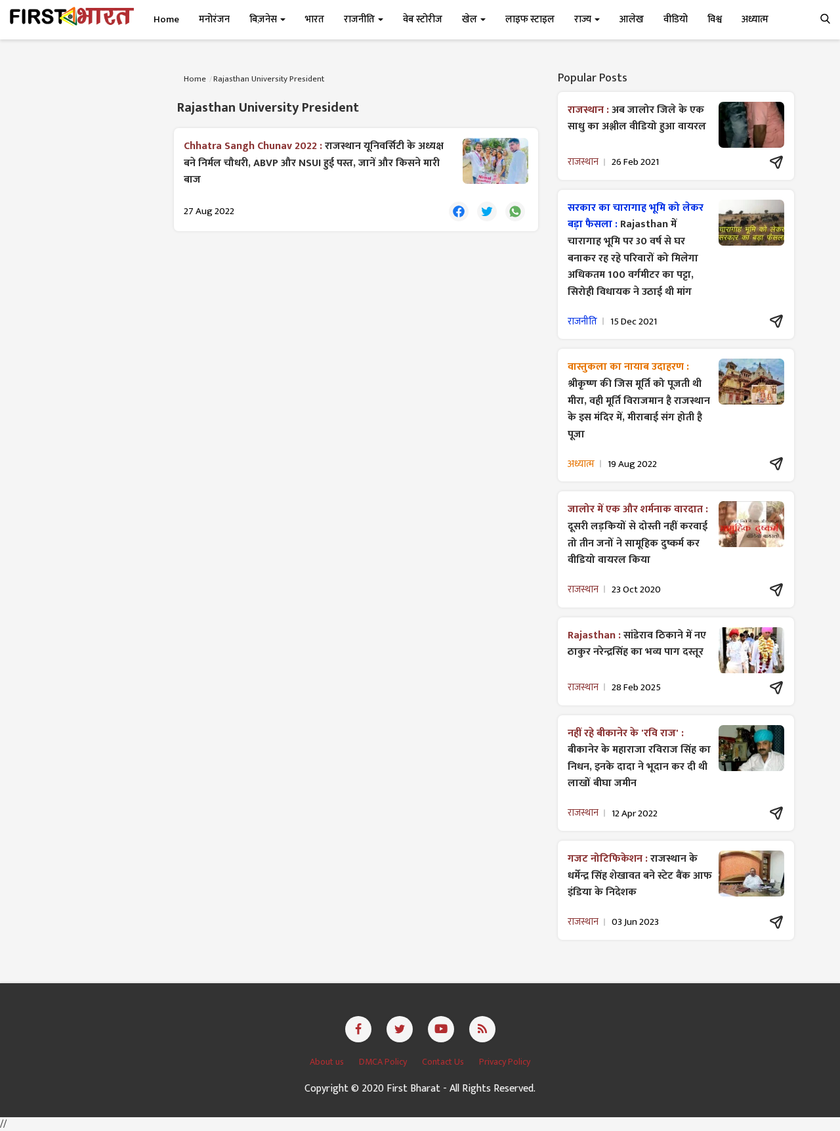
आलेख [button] (632, 19)
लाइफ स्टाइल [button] (530, 19)
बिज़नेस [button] (264, 19)
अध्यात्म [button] (755, 19)
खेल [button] (470, 19)
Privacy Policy (504, 1061)
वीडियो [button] (675, 19)
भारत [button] (314, 19)
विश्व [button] (714, 19)
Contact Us (444, 1061)
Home (166, 19)
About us (328, 1061)
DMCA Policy (384, 1061)
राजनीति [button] (360, 19)
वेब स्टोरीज (422, 19)
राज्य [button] (583, 19)
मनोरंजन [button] (214, 19)
